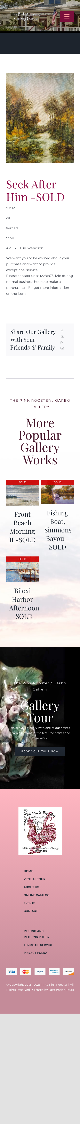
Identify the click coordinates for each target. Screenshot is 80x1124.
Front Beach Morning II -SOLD (22, 526)
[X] (62, 337)
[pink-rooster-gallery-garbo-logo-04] (26, 5)
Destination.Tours (61, 990)
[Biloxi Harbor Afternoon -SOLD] (22, 559)
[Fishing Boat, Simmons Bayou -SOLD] (57, 482)
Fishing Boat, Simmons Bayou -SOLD (58, 529)
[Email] (62, 348)
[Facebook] (62, 331)
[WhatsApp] (61, 342)
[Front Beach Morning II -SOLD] (22, 482)
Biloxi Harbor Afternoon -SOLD (24, 603)
